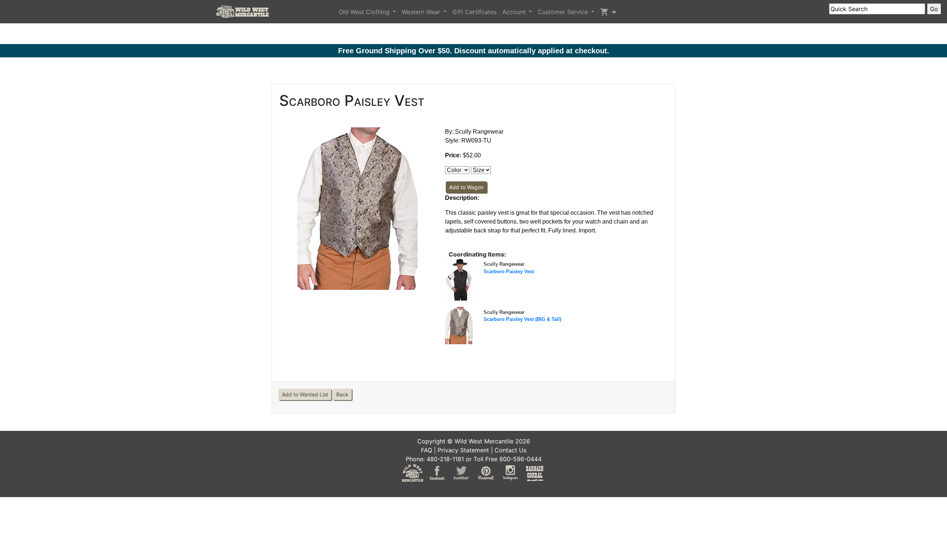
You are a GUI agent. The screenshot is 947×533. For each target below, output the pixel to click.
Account (515, 12)
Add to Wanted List (305, 394)
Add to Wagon (466, 187)
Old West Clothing (365, 12)
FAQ (426, 450)
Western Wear (422, 12)
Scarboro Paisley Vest (508, 271)
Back (342, 394)
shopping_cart (604, 11)
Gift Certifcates (474, 12)
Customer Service (564, 12)
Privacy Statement (463, 450)
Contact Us (510, 450)
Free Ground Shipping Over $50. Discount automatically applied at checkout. (473, 51)
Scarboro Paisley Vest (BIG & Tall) (522, 319)
